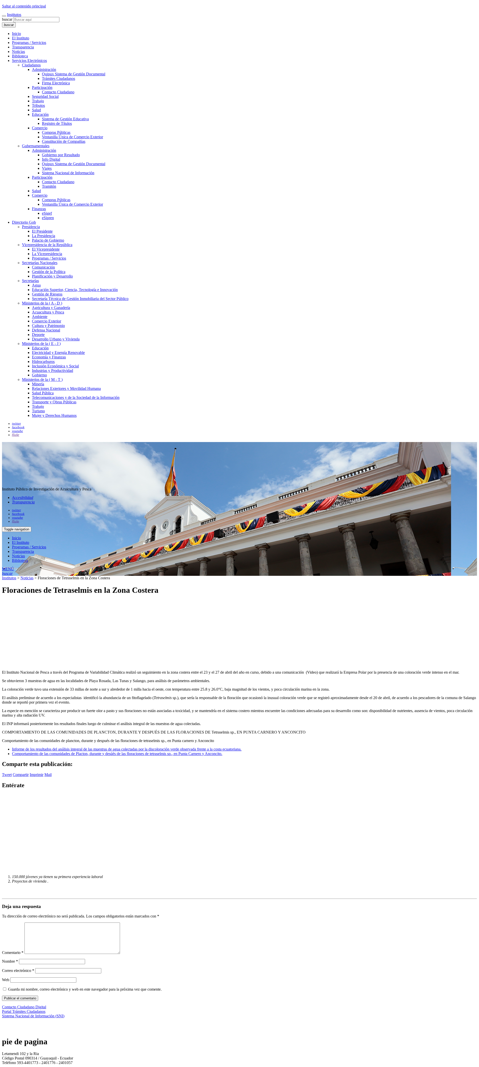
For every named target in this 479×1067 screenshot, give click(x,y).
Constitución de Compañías (63, 141)
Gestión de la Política (48, 272)
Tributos (38, 105)
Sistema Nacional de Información (68, 173)
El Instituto (20, 38)
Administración (44, 69)
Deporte (38, 334)
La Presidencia (43, 236)
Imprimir (36, 774)
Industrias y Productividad (52, 370)
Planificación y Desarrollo (52, 276)
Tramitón (49, 186)
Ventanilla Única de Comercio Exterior (72, 137)
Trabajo (38, 101)
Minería (38, 384)
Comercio (39, 128)
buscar (7, 19)
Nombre (10, 961)
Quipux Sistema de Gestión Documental (73, 74)
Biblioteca (20, 56)
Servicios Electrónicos (29, 60)
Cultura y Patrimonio (48, 325)
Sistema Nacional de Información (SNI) (33, 1016)
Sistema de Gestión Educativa (65, 119)
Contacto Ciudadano (58, 92)
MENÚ (8, 569)
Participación (42, 87)
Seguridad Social (45, 96)
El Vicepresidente (46, 249)
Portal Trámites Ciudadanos (23, 1011)
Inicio (16, 33)
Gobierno (39, 375)
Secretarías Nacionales (39, 263)
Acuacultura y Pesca (48, 312)
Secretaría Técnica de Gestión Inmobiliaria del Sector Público (80, 299)
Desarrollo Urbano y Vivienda (56, 339)
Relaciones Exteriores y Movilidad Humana (66, 388)
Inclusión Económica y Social (55, 366)
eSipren (48, 218)
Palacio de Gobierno (48, 240)
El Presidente (42, 231)
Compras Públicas (56, 132)
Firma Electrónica (56, 83)
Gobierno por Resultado (61, 155)
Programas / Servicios (29, 42)
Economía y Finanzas (49, 357)
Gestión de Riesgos (47, 294)
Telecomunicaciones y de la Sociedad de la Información (76, 397)
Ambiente (39, 316)
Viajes (47, 168)
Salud (36, 110)
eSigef (47, 213)
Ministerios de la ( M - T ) (42, 379)
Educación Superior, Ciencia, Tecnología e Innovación (75, 290)
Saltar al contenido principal (24, 6)
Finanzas (39, 209)
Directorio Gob (24, 222)
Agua (36, 285)
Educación (40, 114)
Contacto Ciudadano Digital (24, 1007)
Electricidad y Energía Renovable (58, 352)
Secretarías (30, 281)
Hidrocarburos (43, 361)
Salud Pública (43, 393)
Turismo (38, 411)
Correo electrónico (18, 970)
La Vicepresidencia (47, 254)
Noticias (18, 51)
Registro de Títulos (57, 123)
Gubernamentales (35, 146)
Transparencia (23, 47)
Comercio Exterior (46, 321)
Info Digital (51, 159)
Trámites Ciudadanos (58, 78)
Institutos (14, 14)
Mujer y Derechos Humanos (54, 415)
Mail (48, 774)
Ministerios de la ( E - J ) (41, 343)
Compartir (21, 774)
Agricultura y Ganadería (51, 307)
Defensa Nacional (46, 330)
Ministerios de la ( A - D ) (42, 303)
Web (5, 980)
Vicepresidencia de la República (47, 245)
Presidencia (31, 227)
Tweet (7, 774)
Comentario (12, 952)
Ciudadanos (31, 65)
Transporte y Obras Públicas (54, 402)
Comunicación (43, 267)
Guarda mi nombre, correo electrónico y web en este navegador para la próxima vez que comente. (85, 989)
